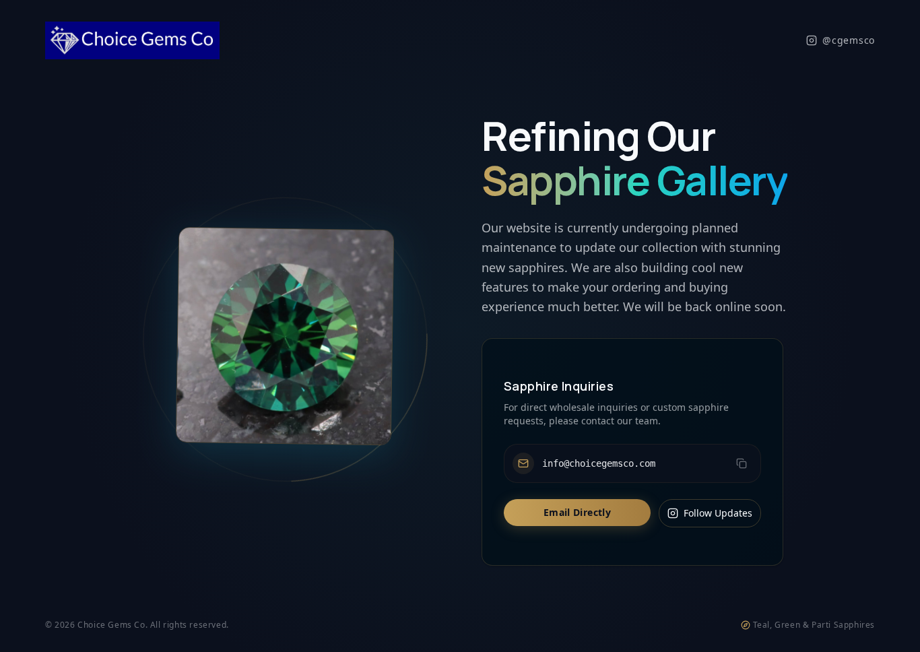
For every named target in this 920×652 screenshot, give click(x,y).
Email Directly (577, 512)
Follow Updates (718, 513)
